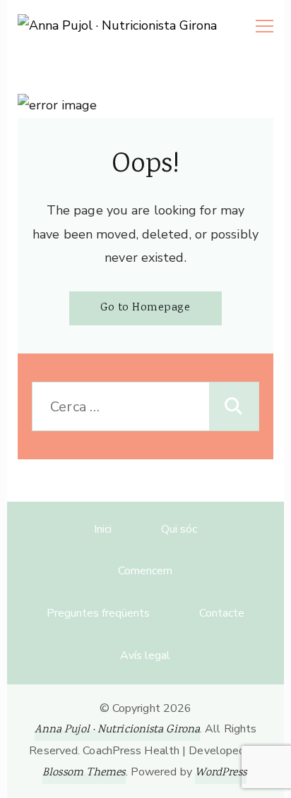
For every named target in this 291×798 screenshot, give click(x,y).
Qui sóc (179, 529)
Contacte (221, 613)
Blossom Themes (83, 773)
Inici (103, 529)
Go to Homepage (145, 308)
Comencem (145, 571)
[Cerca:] (120, 407)
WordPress (221, 773)
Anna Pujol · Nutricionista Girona (117, 730)
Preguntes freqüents (98, 613)
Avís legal (145, 655)
